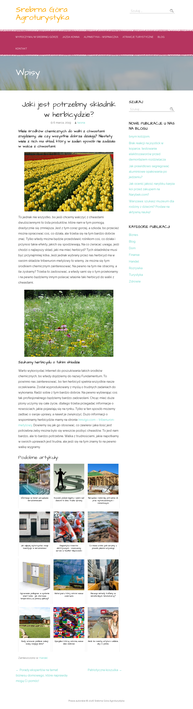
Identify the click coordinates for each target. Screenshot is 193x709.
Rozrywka (135, 268)
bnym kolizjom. (139, 136)
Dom (132, 248)
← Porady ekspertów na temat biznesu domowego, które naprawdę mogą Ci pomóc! (42, 675)
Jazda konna (71, 37)
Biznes (133, 235)
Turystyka (136, 275)
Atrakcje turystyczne (138, 37)
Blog (161, 37)
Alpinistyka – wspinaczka (101, 37)
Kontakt (21, 48)
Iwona (81, 122)
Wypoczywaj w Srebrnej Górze (36, 37)
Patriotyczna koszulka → (105, 670)
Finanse (134, 255)
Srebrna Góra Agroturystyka (42, 13)
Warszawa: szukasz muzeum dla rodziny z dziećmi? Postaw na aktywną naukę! (151, 206)
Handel (43, 657)
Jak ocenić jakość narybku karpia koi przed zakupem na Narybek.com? (152, 189)
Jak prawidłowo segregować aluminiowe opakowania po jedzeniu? (149, 171)
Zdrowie (135, 281)
